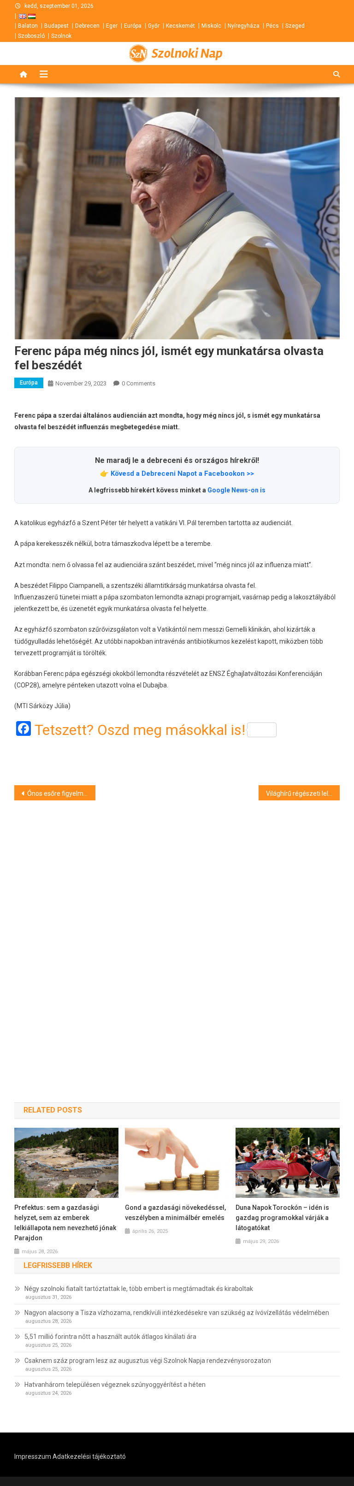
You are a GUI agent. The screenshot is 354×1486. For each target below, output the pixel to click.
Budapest (56, 26)
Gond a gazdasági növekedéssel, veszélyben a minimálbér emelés (175, 1212)
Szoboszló (31, 36)
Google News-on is (236, 490)
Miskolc (211, 26)
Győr (153, 26)
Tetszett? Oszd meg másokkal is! (140, 729)
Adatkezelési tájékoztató (89, 1456)
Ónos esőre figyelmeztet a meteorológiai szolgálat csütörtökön (61, 793)
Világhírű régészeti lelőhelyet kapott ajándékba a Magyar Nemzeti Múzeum (303, 793)
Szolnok (61, 36)
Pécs (272, 26)
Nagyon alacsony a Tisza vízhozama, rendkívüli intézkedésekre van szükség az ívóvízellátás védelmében (176, 1312)
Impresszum (32, 1456)
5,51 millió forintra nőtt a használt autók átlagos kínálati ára (110, 1336)
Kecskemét (180, 26)
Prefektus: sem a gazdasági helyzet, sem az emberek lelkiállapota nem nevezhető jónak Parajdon (65, 1223)
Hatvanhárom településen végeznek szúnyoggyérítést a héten (115, 1384)
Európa (133, 26)
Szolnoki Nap (187, 53)
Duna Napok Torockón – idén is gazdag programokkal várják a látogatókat (282, 1217)
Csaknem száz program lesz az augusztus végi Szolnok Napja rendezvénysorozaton (147, 1360)
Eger (112, 26)
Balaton (28, 26)
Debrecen (87, 26)
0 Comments (138, 383)
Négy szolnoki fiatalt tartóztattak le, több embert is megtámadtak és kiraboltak (138, 1288)
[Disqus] (177, 935)
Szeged (295, 26)
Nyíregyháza (244, 26)
